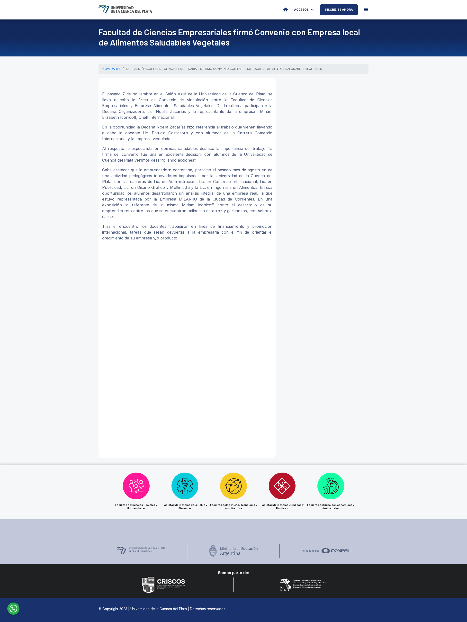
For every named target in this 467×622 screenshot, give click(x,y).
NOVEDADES (111, 69)
